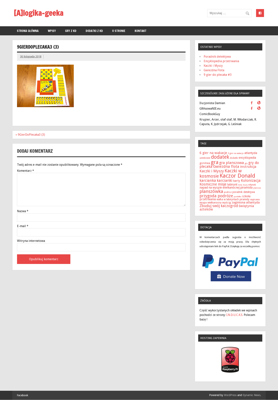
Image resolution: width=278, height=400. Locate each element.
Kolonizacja (251, 180)
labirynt (232, 184)
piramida (246, 187)
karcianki (224, 180)
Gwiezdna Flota (214, 70)
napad (204, 187)
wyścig (226, 202)
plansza (257, 188)
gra (214, 162)
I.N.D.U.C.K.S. (234, 315)
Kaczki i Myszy (213, 65)
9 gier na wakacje (236, 153)
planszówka (211, 191)
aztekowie (205, 157)
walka (220, 199)
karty (236, 181)
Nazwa (22, 211)
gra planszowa (231, 162)
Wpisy (52, 31)
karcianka (208, 180)
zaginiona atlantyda (246, 202)
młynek (252, 184)
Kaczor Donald (237, 176)
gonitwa (205, 163)
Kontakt (140, 31)
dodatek (220, 157)
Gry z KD (70, 31)
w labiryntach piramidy (236, 199)
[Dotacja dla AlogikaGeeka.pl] (230, 282)
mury (245, 185)
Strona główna (28, 31)
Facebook (22, 395)
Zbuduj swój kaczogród (219, 206)
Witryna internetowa (31, 240)
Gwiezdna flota (226, 166)
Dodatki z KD (94, 31)
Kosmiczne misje (213, 184)
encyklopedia (247, 157)
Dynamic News (251, 395)
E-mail (22, 226)
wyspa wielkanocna (210, 202)
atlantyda (250, 153)
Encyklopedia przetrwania (221, 61)
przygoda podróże (216, 195)
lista (240, 185)
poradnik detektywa (243, 191)
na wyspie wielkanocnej (224, 187)
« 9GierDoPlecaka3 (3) (30, 134)
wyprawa (255, 199)
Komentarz (25, 170)
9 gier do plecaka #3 (218, 75)
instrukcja (248, 167)
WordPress (230, 395)
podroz (228, 192)
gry (246, 163)
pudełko (238, 196)
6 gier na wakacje (213, 153)
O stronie (118, 31)
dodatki (234, 157)
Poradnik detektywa (217, 56)
